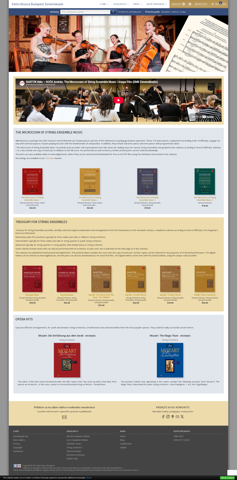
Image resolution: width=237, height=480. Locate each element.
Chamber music (74, 443)
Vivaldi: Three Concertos (205, 295)
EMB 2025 (179, 436)
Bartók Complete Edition (78, 436)
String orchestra (74, 447)
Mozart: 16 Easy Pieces (170, 295)
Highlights (72, 431)
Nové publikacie (182, 431)
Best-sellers (19, 440)
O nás (16, 431)
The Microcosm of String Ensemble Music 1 (32, 198)
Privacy (16, 443)
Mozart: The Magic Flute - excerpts (170, 335)
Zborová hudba (74, 451)
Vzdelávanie (125, 443)
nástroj (174, 11)
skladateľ (165, 11)
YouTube (49, 158)
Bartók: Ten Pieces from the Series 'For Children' (101, 296)
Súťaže (123, 447)
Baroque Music (32, 295)
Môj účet (203, 4)
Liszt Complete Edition (77, 440)
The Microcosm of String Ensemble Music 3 (147, 198)
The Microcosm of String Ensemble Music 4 (205, 198)
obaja (183, 11)
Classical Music (67, 295)
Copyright (17, 447)
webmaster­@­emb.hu (114, 468)
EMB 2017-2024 (181, 440)
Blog (122, 440)
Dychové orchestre (76, 454)
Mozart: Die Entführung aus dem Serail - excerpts (67, 335)
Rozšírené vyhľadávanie (129, 11)
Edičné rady (72, 458)
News (122, 431)
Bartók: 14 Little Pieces (135, 295)
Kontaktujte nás (20, 436)
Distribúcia (18, 451)
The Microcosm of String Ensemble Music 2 (90, 198)
